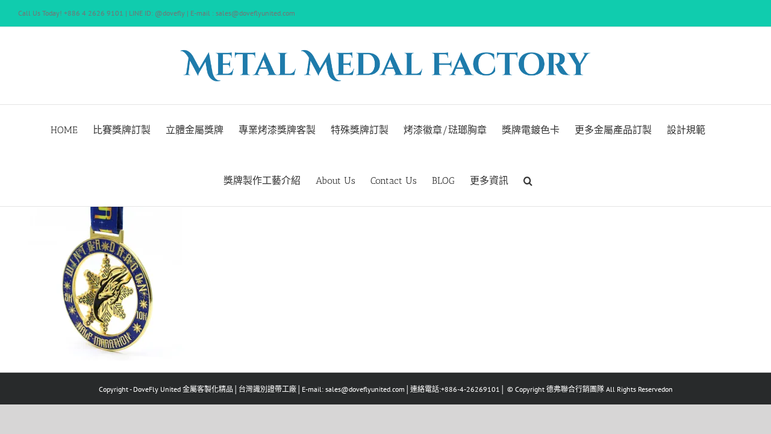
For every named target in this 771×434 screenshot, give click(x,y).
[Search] (527, 181)
